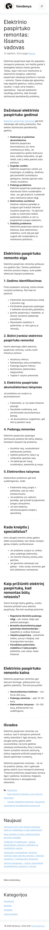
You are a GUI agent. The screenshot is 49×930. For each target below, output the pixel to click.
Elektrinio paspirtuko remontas (19, 121)
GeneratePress (38, 926)
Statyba (8, 905)
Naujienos (12, 790)
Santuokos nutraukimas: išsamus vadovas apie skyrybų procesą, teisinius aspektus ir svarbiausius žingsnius (24, 855)
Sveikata (8, 910)
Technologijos (11, 914)
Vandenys (24, 6)
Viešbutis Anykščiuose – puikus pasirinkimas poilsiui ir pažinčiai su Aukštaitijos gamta (21, 845)
